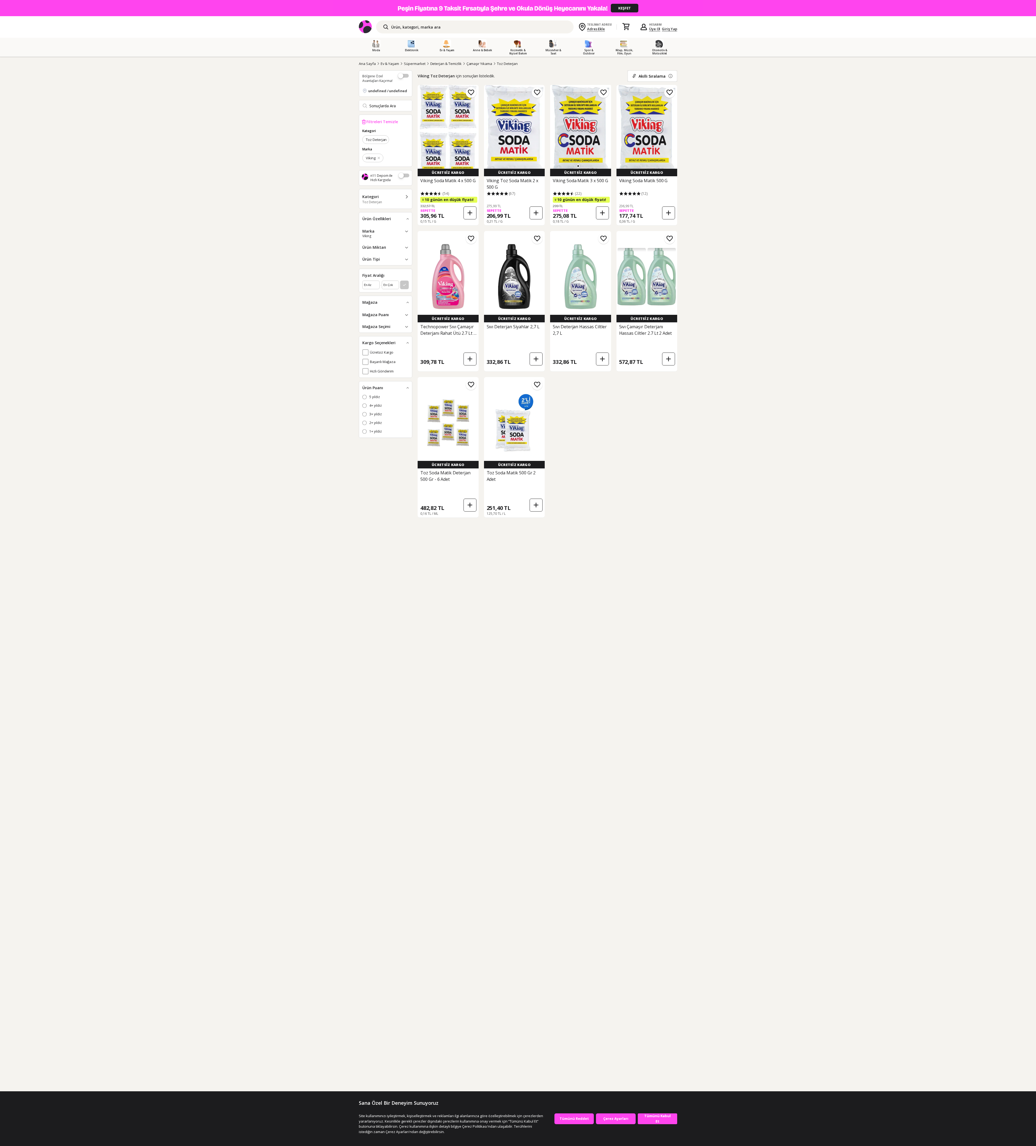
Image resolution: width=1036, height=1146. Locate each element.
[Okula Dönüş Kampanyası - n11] (518, 8)
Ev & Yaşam (390, 63)
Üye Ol (654, 28)
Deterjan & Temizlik (446, 63)
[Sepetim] (626, 27)
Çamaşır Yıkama (479, 63)
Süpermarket (414, 63)
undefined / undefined (387, 90)
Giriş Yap (669, 28)
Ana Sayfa (367, 63)
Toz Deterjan (507, 63)
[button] (578, 166)
